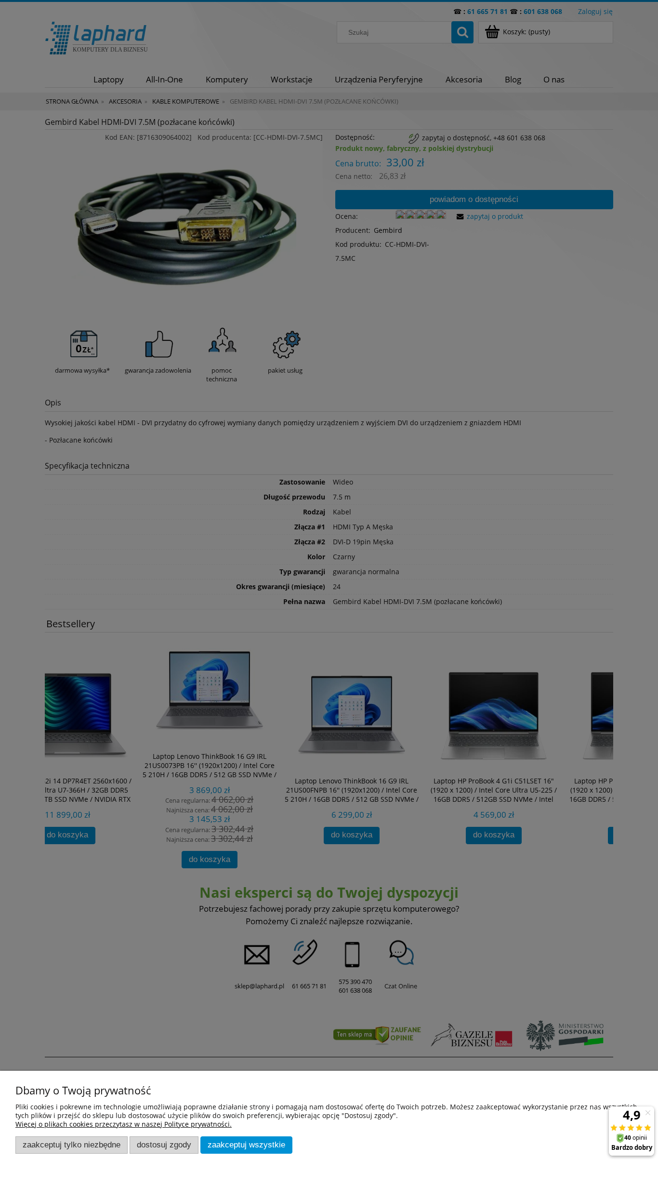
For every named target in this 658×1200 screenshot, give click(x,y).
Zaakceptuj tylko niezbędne (71, 1144)
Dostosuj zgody (164, 1144)
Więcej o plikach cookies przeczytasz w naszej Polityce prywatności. (123, 1124)
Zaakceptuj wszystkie (246, 1144)
